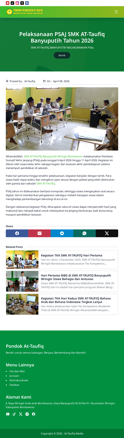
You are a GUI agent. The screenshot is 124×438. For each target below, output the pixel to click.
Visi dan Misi (17, 371)
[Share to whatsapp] (84, 233)
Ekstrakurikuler (19, 380)
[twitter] (22, 3)
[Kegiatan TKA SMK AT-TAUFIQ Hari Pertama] (22, 259)
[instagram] (17, 3)
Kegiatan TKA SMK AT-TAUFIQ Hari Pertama (71, 255)
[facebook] (27, 3)
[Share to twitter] (107, 233)
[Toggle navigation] (116, 12)
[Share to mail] (39, 233)
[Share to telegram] (62, 233)
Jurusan (14, 376)
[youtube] (7, 3)
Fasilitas (14, 385)
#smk (62, 55)
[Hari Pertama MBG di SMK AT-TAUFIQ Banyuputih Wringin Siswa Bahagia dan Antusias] (22, 281)
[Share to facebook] (17, 233)
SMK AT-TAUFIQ (45, 183)
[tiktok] (12, 3)
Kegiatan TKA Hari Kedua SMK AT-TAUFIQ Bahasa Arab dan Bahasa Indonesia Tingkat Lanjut (76, 300)
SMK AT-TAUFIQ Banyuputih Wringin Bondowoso (53, 156)
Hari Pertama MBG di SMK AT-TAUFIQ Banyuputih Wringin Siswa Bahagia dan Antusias (76, 277)
